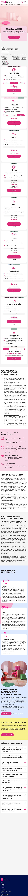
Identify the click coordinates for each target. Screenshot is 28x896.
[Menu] (2, 2)
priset (11, 478)
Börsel (9, 486)
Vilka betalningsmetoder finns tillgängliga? (11, 781)
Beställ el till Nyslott (14, 37)
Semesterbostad (5, 52)
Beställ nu (14, 90)
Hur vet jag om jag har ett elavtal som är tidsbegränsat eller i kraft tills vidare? (12, 788)
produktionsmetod (10, 496)
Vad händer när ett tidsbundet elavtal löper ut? (12, 804)
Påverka (10, 483)
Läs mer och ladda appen (10, 452)
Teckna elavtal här (6, 734)
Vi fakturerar (7, 420)
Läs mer (14, 93)
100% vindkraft (16, 58)
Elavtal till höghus (6, 713)
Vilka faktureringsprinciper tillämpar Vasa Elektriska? (12, 775)
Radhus (16, 49)
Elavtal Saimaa (10, 4)
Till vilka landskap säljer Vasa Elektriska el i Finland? (12, 810)
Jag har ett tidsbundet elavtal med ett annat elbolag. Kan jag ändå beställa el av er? (12, 749)
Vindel (19, 483)
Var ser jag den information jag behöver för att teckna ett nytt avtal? (12, 756)
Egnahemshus (10, 49)
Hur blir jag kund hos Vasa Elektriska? (10, 763)
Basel (14, 483)
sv (25, 1)
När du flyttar (7, 402)
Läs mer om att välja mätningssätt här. (14, 389)
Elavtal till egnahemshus (18, 713)
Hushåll (2, 4)
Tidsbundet (4, 58)
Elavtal (6, 4)
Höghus (3, 49)
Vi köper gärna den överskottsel (11, 415)
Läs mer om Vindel (6, 653)
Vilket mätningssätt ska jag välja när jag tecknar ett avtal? (12, 769)
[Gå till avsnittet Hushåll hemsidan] (8, 1)
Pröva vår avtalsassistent (10, 444)
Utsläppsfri (24, 58)
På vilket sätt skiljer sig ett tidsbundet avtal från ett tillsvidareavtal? (11, 796)
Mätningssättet (5, 503)
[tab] (6, 83)
